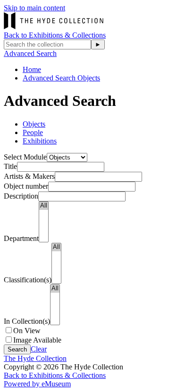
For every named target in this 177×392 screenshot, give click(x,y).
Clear (39, 349)
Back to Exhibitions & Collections (55, 35)
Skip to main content (34, 8)
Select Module (25, 157)
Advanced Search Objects (61, 78)
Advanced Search (30, 53)
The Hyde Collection (35, 358)
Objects (34, 124)
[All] (43, 206)
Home (32, 69)
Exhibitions (40, 141)
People (33, 132)
